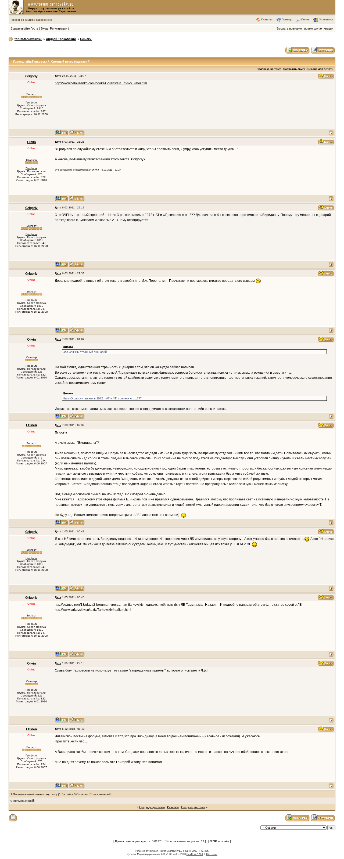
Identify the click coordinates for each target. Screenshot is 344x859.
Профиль (31, 102)
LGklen (31, 425)
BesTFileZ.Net (195, 854)
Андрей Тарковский (61, 39)
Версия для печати (320, 68)
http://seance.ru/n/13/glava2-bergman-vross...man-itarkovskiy (99, 605)
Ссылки (86, 39)
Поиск (305, 19)
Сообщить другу (294, 68)
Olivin (31, 142)
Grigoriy (31, 76)
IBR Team (211, 854)
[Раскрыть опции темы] (13, 817)
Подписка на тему (269, 68)
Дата (58, 75)
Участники (326, 19)
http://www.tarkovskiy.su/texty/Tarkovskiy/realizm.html (93, 610)
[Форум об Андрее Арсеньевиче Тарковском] (43, 7)
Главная (267, 19)
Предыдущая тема (152, 807)
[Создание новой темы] (322, 50)
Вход (44, 28)
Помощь (287, 19)
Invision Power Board (161, 851)
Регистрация (58, 28)
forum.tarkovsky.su (28, 39)
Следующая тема (193, 807)
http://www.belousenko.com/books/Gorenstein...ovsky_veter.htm (101, 83)
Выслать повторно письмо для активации (305, 28)
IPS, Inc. (204, 851)
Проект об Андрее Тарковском (31, 19)
